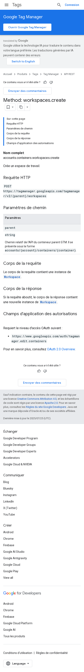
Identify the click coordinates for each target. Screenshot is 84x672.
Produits (22, 74)
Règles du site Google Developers (46, 406)
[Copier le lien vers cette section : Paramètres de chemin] (50, 208)
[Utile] (45, 82)
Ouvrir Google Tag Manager (27, 27)
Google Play (10, 571)
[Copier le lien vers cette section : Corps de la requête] (45, 263)
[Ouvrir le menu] (6, 5)
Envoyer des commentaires (27, 91)
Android (8, 532)
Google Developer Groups (19, 444)
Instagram (10, 495)
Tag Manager (51, 74)
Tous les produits (14, 636)
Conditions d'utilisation (17, 653)
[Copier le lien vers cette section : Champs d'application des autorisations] (7, 319)
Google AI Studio (13, 551)
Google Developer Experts (19, 451)
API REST (69, 74)
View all (8, 577)
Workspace (12, 277)
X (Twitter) (10, 508)
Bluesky (8, 488)
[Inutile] (51, 82)
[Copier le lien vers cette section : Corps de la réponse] (46, 289)
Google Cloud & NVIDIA (17, 464)
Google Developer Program (20, 438)
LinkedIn (8, 501)
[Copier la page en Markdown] (21, 107)
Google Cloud (11, 564)
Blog (6, 482)
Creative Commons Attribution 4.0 (36, 398)
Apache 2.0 (51, 402)
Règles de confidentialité (52, 653)
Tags (16, 5)
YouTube (9, 514)
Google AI (9, 629)
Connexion (72, 5)
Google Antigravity (15, 558)
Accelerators (11, 457)
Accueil (7, 74)
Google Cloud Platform (17, 623)
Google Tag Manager (23, 17)
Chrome (8, 538)
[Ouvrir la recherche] (59, 4)
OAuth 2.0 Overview (61, 349)
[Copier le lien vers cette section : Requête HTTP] (34, 178)
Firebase (8, 545)
